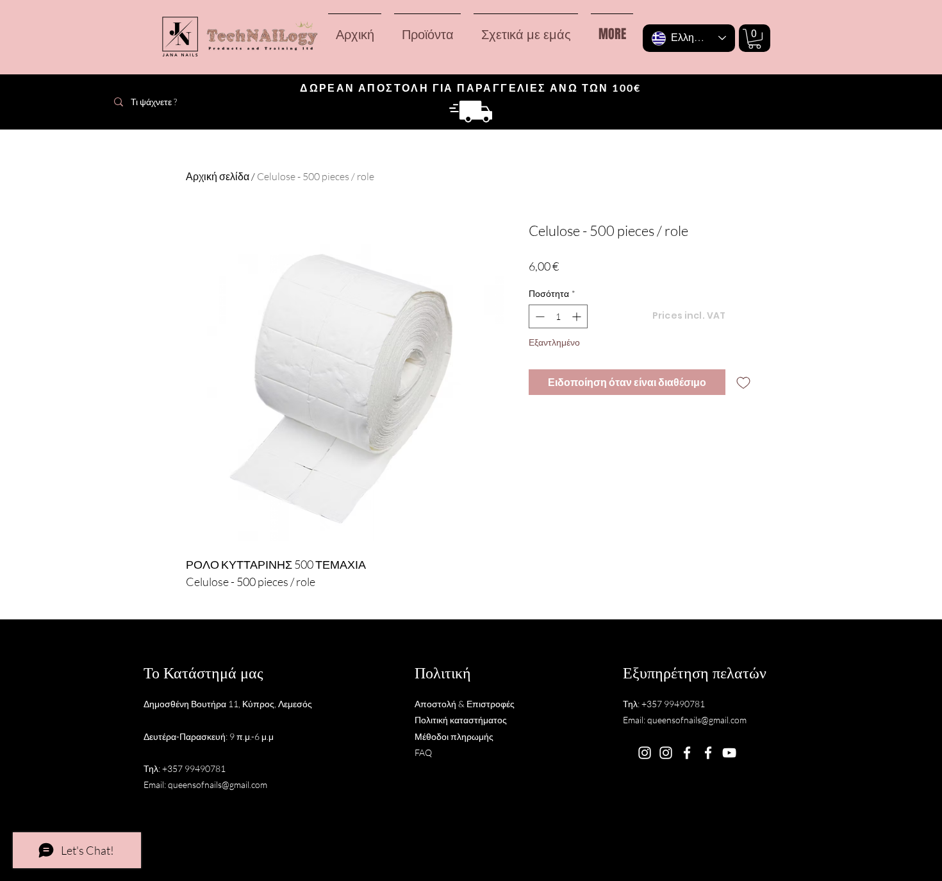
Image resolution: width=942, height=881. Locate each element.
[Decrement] (539, 316)
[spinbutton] (558, 316)
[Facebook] (687, 752)
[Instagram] (644, 752)
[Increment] (578, 316)
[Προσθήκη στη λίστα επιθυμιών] (743, 382)
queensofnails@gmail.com (217, 784)
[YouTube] (729, 752)
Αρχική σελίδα (217, 176)
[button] (754, 39)
